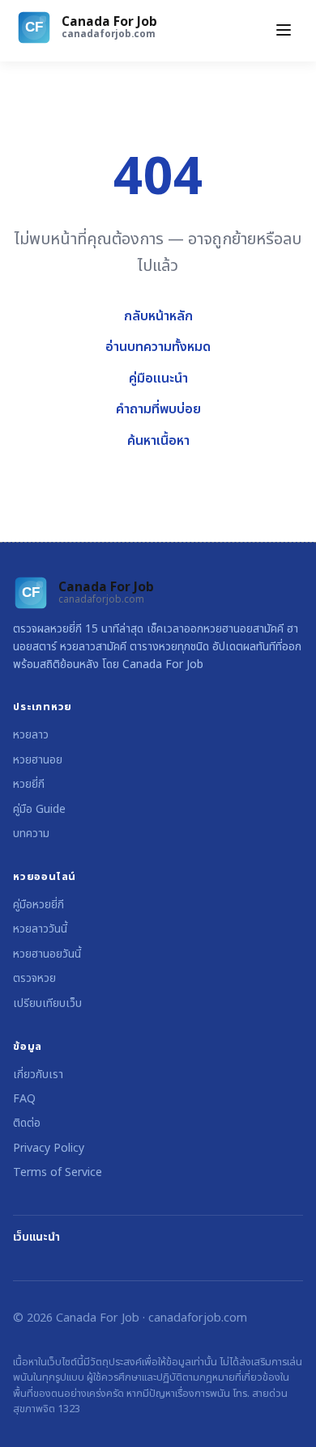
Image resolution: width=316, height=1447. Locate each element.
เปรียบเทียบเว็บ (47, 1003)
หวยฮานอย (37, 759)
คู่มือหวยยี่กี (38, 904)
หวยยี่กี (29, 784)
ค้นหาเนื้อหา (158, 441)
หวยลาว (31, 734)
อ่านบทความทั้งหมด (158, 347)
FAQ (24, 1098)
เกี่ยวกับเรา (38, 1074)
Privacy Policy (48, 1148)
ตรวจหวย (34, 978)
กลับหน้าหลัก (158, 316)
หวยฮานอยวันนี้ (47, 954)
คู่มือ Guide (39, 809)
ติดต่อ (27, 1123)
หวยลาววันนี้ (40, 928)
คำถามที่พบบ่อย (158, 409)
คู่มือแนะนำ (158, 378)
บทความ (31, 833)
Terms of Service (57, 1172)
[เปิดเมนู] (283, 31)
